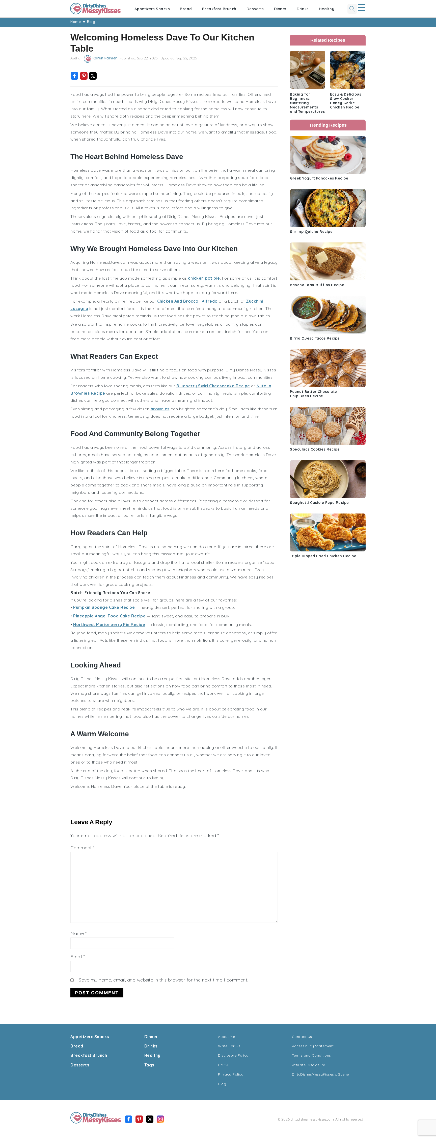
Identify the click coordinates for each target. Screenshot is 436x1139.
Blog (91, 21)
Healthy (327, 8)
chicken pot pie (204, 278)
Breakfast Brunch (219, 8)
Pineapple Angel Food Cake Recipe (109, 615)
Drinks (303, 8)
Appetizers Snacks (152, 8)
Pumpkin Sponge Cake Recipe (104, 607)
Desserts (255, 8)
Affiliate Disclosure (308, 1065)
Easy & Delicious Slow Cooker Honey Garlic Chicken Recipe (345, 100)
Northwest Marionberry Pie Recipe (109, 624)
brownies (160, 408)
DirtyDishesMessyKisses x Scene (320, 1074)
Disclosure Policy (233, 1055)
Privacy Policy (230, 1074)
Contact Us (302, 1036)
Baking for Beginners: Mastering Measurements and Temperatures (307, 103)
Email (77, 956)
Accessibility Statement (313, 1046)
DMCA (223, 1065)
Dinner (280, 8)
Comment (82, 848)
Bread (186, 8)
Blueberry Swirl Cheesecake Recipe (213, 385)
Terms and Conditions (311, 1055)
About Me (226, 1036)
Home (75, 21)
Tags (149, 1064)
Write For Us (229, 1046)
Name (78, 933)
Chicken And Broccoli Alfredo (187, 301)
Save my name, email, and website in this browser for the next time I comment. (163, 980)
